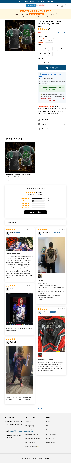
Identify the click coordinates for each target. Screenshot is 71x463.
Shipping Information (32, 434)
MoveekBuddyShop (32, 458)
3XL (40, 54)
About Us (28, 421)
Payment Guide (51, 434)
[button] (4, 6)
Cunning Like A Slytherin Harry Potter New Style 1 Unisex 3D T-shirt (18, 176)
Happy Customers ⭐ (32, 446)
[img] (10, 230)
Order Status (50, 438)
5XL (50, 54)
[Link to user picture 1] (19, 244)
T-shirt (41, 40)
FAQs (48, 426)
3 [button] (36, 409)
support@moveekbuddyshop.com (21, 431)
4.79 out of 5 (40, 192)
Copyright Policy (30, 442)
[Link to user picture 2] (40, 275)
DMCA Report (50, 442)
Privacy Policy (29, 426)
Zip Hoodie (49, 40)
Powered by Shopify (43, 458)
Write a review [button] (35, 212)
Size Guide (61, 33)
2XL (61, 49)
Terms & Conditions (31, 430)
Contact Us (49, 421)
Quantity (41, 58)
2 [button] (33, 409)
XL (55, 49)
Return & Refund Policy (32, 438)
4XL (45, 54)
